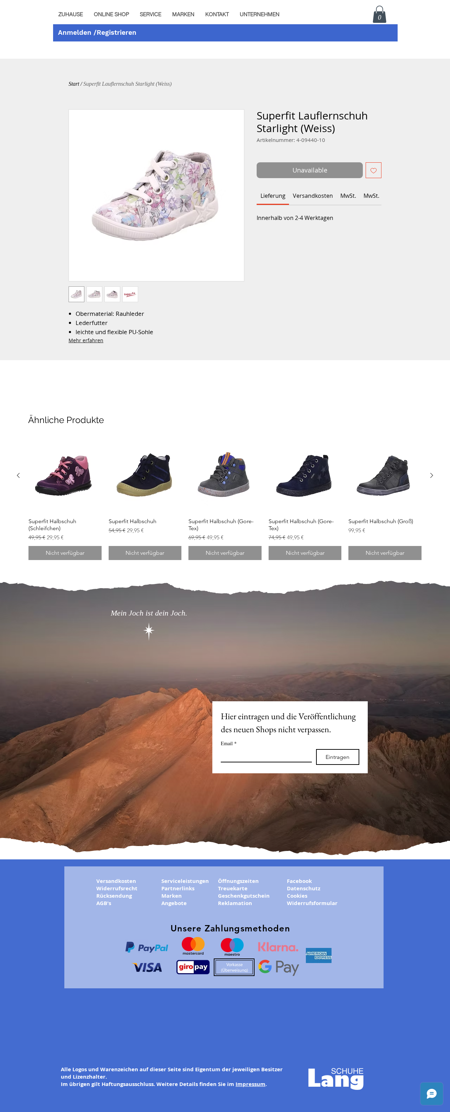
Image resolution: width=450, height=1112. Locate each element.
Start (74, 84)
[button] (150, 14)
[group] (225, 499)
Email (229, 743)
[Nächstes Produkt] (432, 475)
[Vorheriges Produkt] (18, 475)
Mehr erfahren (86, 340)
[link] (273, 196)
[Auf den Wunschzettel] (373, 170)
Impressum (250, 1084)
